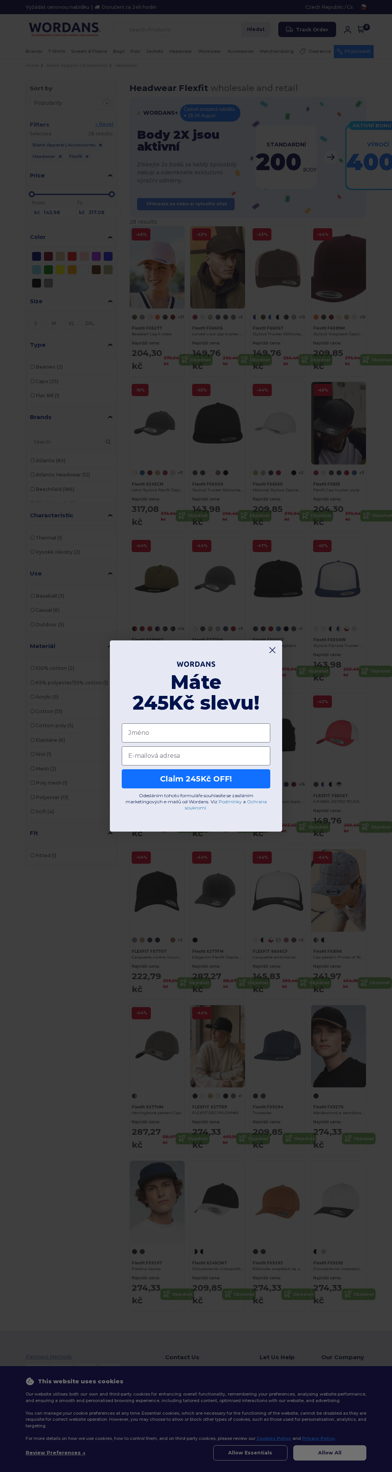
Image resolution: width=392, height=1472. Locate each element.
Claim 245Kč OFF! (196, 778)
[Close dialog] (272, 650)
